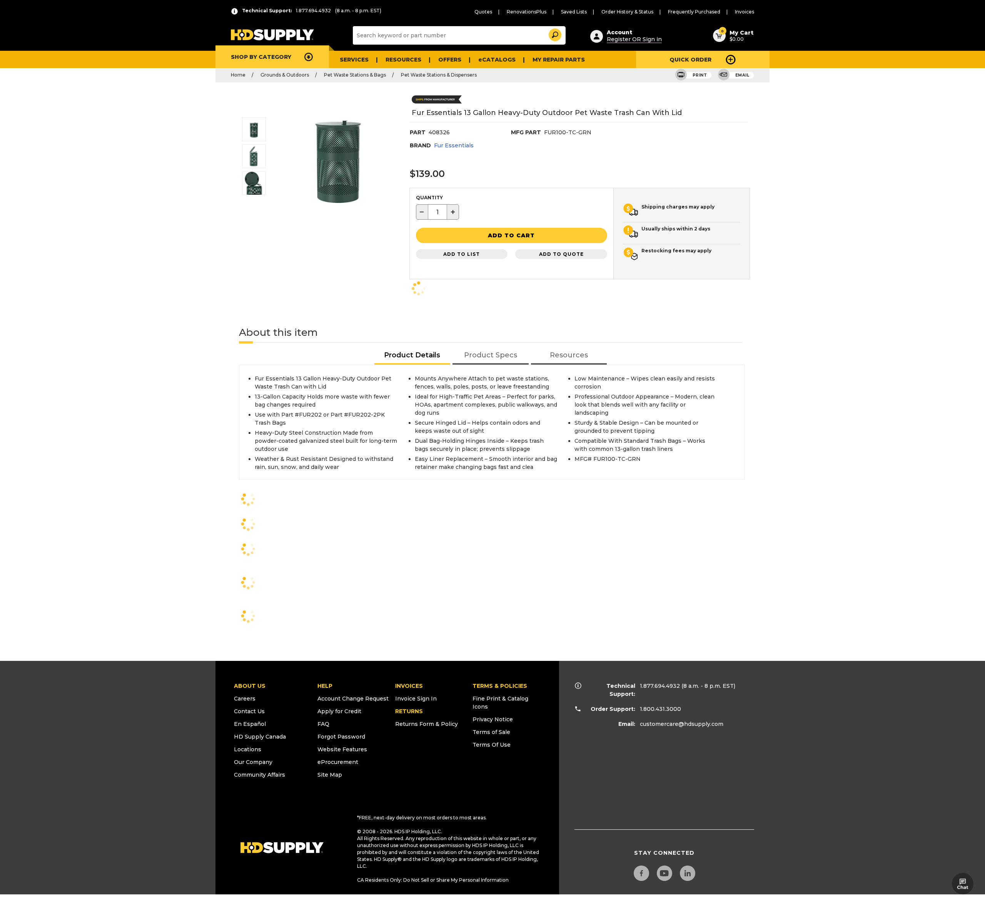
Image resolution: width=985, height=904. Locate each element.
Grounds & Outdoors (284, 75)
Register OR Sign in (634, 39)
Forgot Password (341, 736)
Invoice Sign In (416, 698)
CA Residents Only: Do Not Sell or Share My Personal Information (433, 880)
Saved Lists (574, 12)
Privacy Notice (492, 719)
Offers (449, 59)
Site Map (329, 774)
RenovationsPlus (526, 12)
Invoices (744, 12)
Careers (244, 698)
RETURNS (409, 711)
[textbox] (437, 212)
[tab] (412, 356)
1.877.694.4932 (660, 685)
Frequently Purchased (694, 12)
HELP (324, 685)
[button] (554, 33)
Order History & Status (627, 12)
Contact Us (249, 711)
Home (238, 75)
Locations (247, 749)
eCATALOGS (497, 59)
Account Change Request (353, 698)
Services (354, 59)
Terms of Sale (491, 732)
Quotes (483, 12)
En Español (250, 724)
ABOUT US (249, 685)
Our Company (253, 762)
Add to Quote (561, 254)
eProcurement (337, 762)
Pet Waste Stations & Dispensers (439, 75)
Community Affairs (259, 774)
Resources (403, 59)
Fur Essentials (454, 145)
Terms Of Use (491, 744)
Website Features (342, 749)
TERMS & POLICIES (499, 685)
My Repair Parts (559, 59)
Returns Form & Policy (426, 724)
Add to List (461, 254)
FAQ (323, 724)
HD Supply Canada (260, 736)
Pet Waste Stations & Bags (355, 75)
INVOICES (409, 685)
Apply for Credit (339, 711)
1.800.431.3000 (660, 709)
